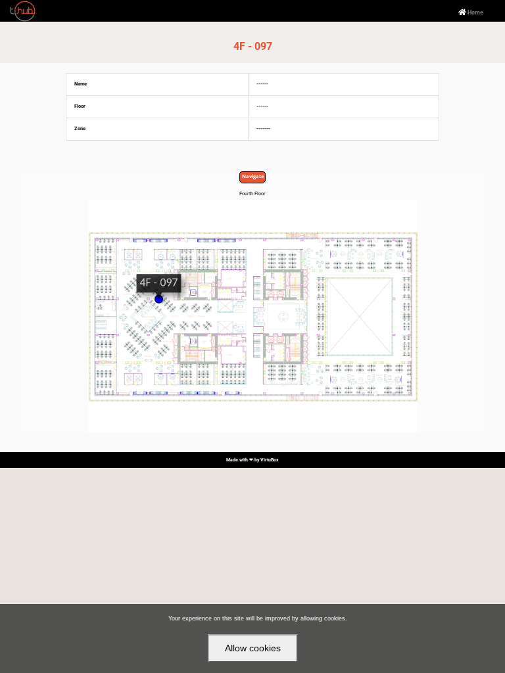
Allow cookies (253, 648)
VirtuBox (269, 460)
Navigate (253, 176)
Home (470, 12)
